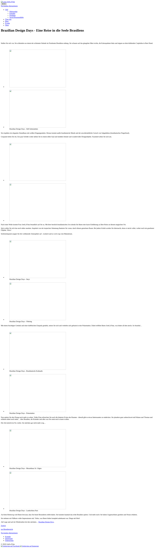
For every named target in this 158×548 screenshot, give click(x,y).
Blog (6, 21)
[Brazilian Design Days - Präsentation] (37, 411)
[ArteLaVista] (8, 2)
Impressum (9, 538)
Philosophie (13, 11)
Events (7, 23)
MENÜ (4, 4)
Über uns (8, 19)
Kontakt (8, 537)
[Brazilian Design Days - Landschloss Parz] (37, 87)
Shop (7, 25)
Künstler (12, 13)
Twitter (7, 36)
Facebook (2, 36)
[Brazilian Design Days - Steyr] (37, 277)
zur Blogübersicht (7, 529)
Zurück (3, 526)
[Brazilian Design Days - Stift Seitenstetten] (37, 127)
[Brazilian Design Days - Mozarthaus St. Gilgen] (37, 466)
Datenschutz (9, 540)
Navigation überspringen (9, 6)
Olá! (6, 10)
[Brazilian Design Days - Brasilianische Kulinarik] (37, 369)
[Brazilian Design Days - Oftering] (37, 319)
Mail (11, 36)
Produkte (12, 15)
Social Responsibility (16, 17)
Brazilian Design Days (46, 522)
